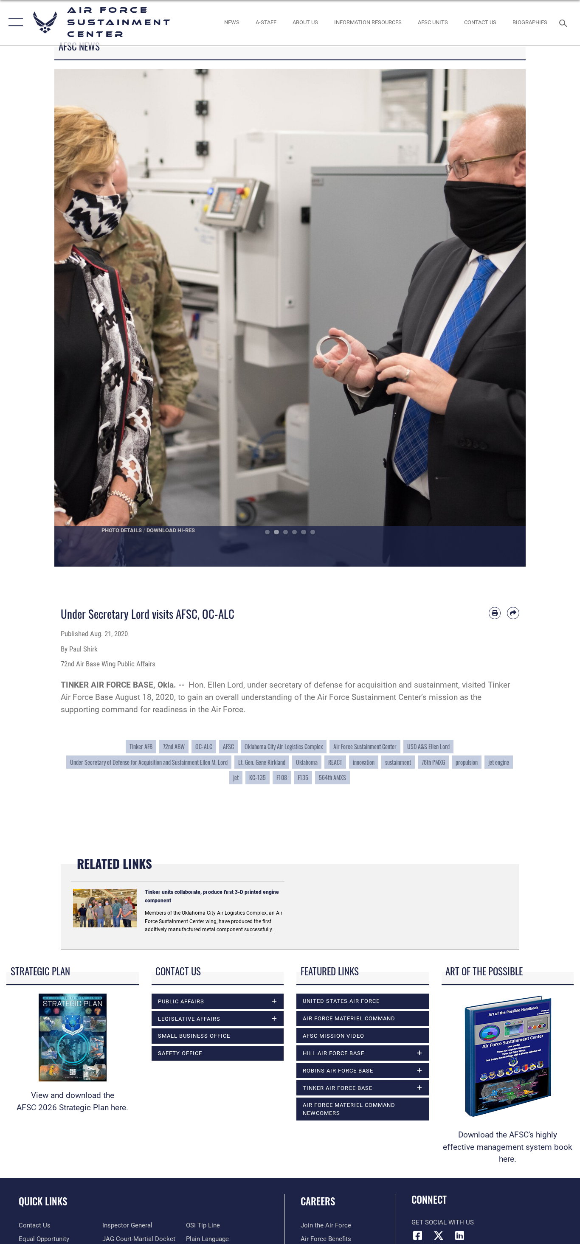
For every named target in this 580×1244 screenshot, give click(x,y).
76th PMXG (433, 762)
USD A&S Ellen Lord (428, 746)
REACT (335, 762)
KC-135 (257, 777)
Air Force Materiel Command (349, 1018)
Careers (318, 1201)
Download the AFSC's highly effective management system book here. (507, 1147)
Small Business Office (194, 1036)
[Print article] (495, 613)
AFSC (228, 746)
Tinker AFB (141, 746)
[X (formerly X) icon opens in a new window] (438, 1235)
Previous (77, 318)
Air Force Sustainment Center (365, 746)
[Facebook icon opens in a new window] (417, 1235)
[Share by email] (513, 613)
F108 (281, 777)
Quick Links (43, 1201)
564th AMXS (332, 777)
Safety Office (180, 1053)
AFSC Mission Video (333, 1036)
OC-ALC (203, 746)
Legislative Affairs (189, 1019)
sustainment (398, 762)
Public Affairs (181, 1001)
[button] (14, 22)
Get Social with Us (442, 1222)
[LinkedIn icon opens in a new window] (459, 1235)
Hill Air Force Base (333, 1053)
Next (502, 318)
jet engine (498, 762)
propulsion (467, 762)
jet (236, 777)
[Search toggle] (564, 22)
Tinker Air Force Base (337, 1088)
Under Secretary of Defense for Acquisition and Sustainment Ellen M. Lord (149, 762)
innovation (363, 762)
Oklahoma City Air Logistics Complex (284, 746)
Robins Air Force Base (338, 1070)
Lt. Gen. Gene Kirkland (261, 762)
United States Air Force (341, 1001)
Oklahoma (307, 762)
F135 (303, 777)
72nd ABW (174, 746)
